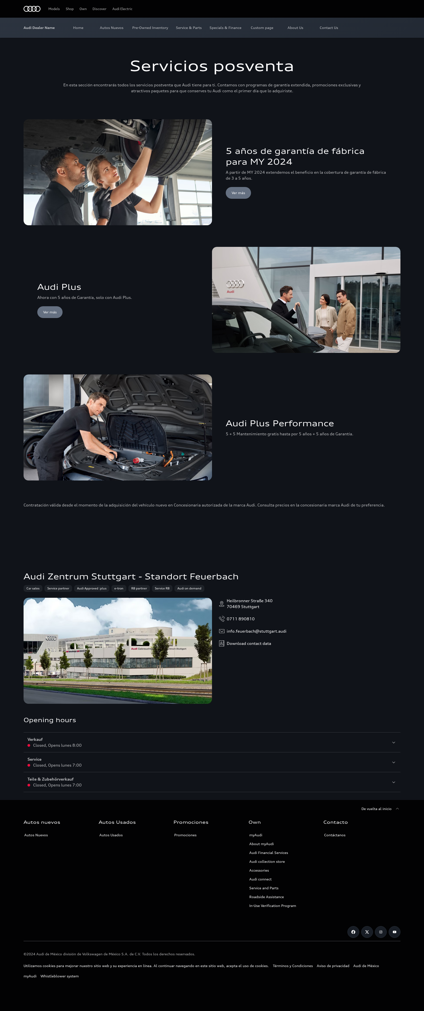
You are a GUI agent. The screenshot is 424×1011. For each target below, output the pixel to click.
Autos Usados (111, 835)
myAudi (255, 835)
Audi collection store (267, 861)
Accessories (259, 870)
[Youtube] (394, 932)
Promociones (185, 835)
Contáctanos (334, 835)
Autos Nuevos (36, 835)
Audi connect (260, 879)
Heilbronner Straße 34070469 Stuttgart (250, 603)
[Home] (32, 9)
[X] (367, 932)
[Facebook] (353, 932)
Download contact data (249, 643)
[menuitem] (78, 28)
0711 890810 (241, 618)
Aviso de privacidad (333, 966)
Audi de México (366, 966)
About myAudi (261, 844)
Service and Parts (263, 888)
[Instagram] (381, 932)
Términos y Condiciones (293, 966)
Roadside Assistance (266, 897)
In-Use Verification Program (272, 906)
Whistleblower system (59, 976)
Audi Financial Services (268, 853)
